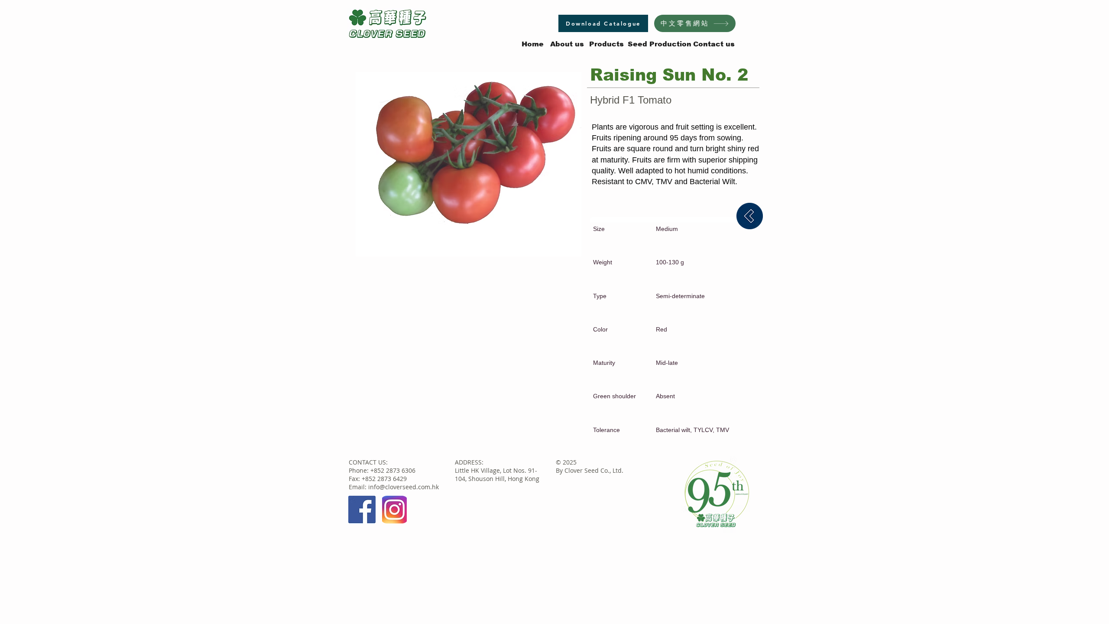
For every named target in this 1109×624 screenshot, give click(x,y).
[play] (563, 249)
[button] (468, 164)
